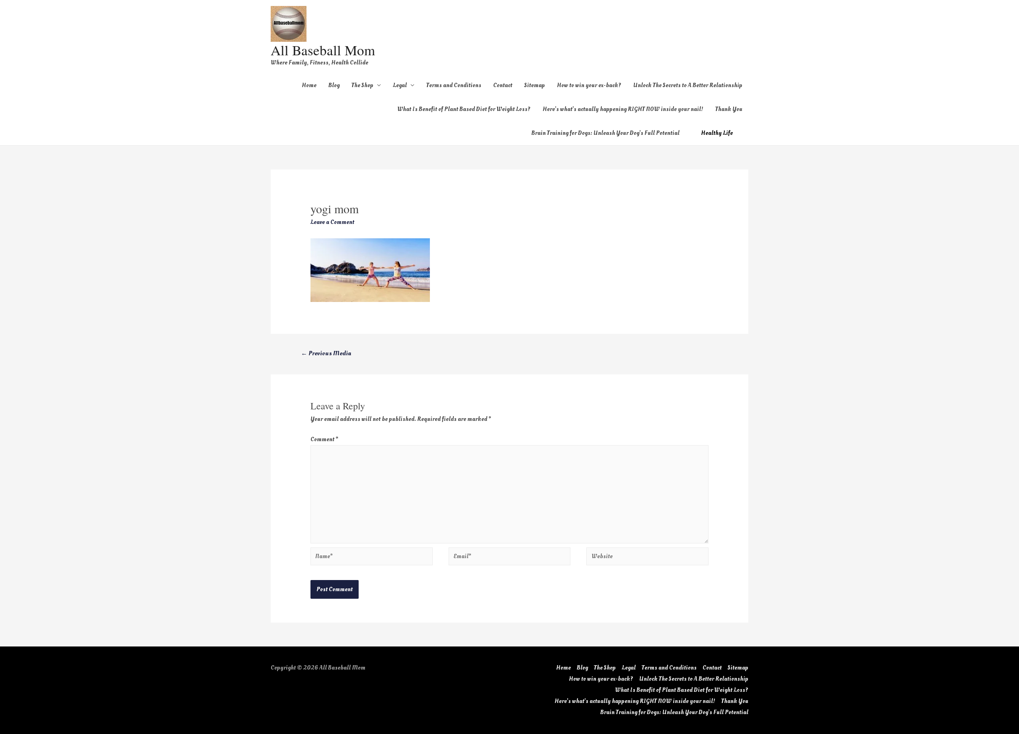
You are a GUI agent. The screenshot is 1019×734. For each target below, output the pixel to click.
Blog (334, 85)
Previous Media (326, 353)
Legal (400, 85)
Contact (502, 85)
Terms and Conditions (453, 85)
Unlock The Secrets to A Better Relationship (687, 85)
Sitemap (534, 85)
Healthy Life (717, 133)
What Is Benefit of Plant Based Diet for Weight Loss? (464, 109)
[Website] (647, 558)
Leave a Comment (332, 222)
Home (309, 85)
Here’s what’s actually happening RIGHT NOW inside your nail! (623, 109)
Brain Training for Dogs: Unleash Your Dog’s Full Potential (605, 133)
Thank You (728, 109)
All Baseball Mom (323, 50)
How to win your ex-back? (589, 85)
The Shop (362, 85)
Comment (324, 439)
